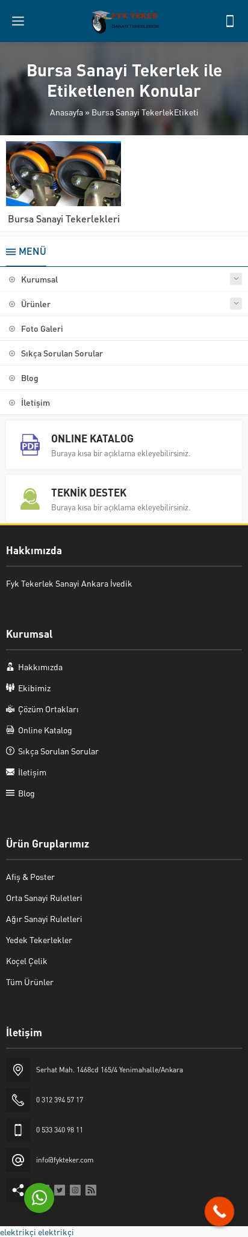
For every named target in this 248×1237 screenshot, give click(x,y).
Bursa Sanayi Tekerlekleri (64, 218)
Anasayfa (66, 111)
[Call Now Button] (220, 1212)
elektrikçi (18, 1231)
